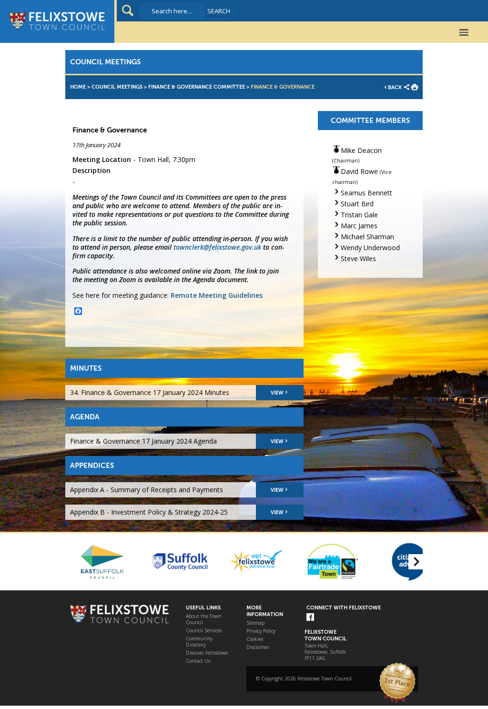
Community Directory (199, 642)
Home (78, 87)
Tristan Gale (359, 214)
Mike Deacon (361, 150)
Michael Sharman (367, 236)
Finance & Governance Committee (196, 87)
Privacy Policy (260, 631)
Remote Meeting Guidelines (217, 295)
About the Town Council (204, 619)
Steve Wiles (358, 258)
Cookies (254, 639)
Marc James (359, 225)
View (277, 393)
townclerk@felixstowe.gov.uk (217, 247)
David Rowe (359, 171)
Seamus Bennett (366, 192)
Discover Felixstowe (207, 653)
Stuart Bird (357, 203)
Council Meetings (117, 87)
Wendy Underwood (370, 247)
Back (395, 87)
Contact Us (198, 661)
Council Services (204, 631)
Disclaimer (257, 647)
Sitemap (255, 623)
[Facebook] (310, 617)
